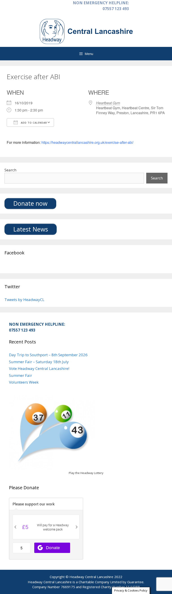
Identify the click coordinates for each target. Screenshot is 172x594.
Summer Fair (20, 375)
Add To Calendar (33, 122)
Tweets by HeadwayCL (24, 299)
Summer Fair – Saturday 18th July (39, 361)
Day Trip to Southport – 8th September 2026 (48, 354)
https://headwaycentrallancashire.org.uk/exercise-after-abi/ (87, 142)
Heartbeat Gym (108, 102)
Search (10, 170)
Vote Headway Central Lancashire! (39, 368)
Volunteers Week (24, 382)
